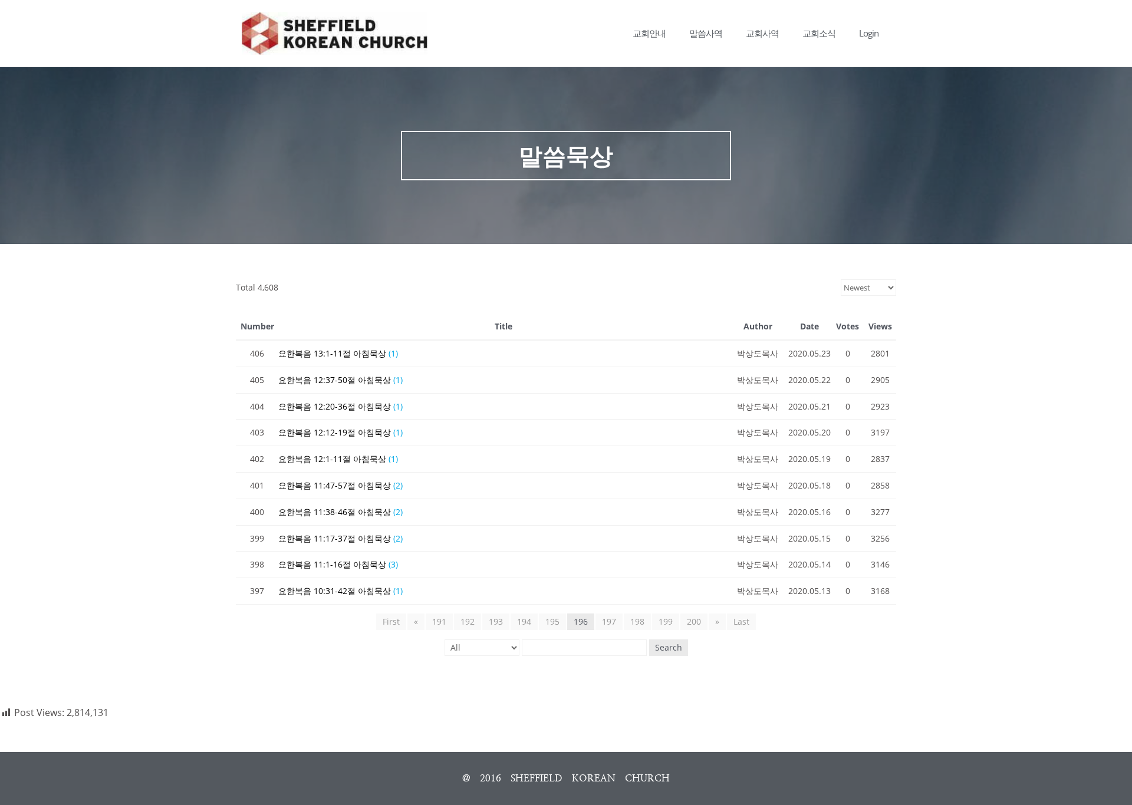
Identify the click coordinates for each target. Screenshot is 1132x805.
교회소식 (818, 33)
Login (868, 33)
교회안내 (649, 33)
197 (609, 621)
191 (439, 621)
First (391, 621)
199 (666, 621)
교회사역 (762, 33)
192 (467, 621)
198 (637, 621)
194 (524, 621)
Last (741, 621)
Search (668, 647)
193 (496, 621)
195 (552, 621)
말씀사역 (705, 33)
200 (694, 621)
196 (581, 621)
